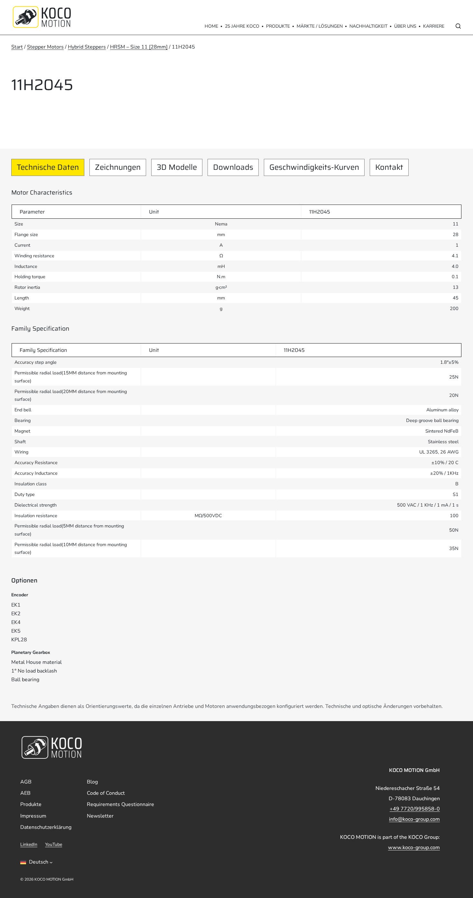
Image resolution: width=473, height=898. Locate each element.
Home (211, 26)
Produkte (278, 26)
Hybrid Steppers (87, 46)
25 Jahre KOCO (242, 26)
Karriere (433, 26)
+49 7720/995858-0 (415, 808)
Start (17, 46)
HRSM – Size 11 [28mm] (139, 46)
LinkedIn (28, 844)
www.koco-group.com (414, 847)
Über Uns (405, 26)
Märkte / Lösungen (320, 26)
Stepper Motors (45, 46)
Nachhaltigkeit (368, 26)
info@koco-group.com (414, 819)
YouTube (53, 844)
